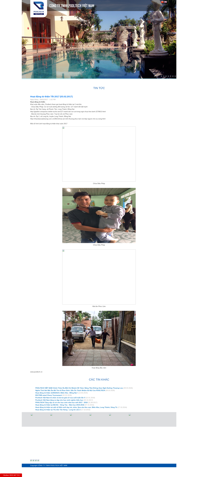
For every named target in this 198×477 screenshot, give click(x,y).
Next (173, 39)
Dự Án (101, 82)
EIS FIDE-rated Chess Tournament (48, 395)
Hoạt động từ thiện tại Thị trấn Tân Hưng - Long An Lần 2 (57, 410)
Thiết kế (85, 82)
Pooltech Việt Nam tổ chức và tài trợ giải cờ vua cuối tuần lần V (60, 398)
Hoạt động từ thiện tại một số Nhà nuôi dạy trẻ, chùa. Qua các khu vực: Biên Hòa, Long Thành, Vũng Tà (76, 407)
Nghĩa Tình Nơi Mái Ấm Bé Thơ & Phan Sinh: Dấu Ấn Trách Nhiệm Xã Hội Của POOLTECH (70, 390)
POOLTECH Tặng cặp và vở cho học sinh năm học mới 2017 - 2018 (61, 402)
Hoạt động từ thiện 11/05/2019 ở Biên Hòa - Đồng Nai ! (56, 393)
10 (175, 76)
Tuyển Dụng (134, 82)
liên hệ (152, 82)
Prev (25, 39)
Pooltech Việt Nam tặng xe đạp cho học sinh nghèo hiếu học (59, 400)
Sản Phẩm (68, 82)
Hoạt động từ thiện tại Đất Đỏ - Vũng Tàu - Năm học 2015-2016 (59, 405)
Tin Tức (116, 82)
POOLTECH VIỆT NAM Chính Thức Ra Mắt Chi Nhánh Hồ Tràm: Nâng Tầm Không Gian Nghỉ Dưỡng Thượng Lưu (79, 388)
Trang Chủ (31, 82)
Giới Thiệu (49, 82)
